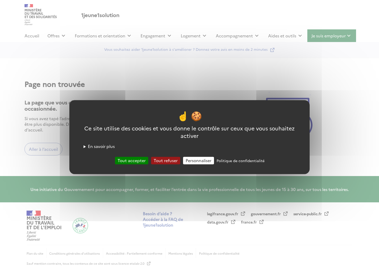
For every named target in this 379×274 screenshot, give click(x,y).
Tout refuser (166, 160)
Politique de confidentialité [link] (241, 160)
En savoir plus (101, 146)
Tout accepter (132, 160)
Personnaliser (198, 160)
